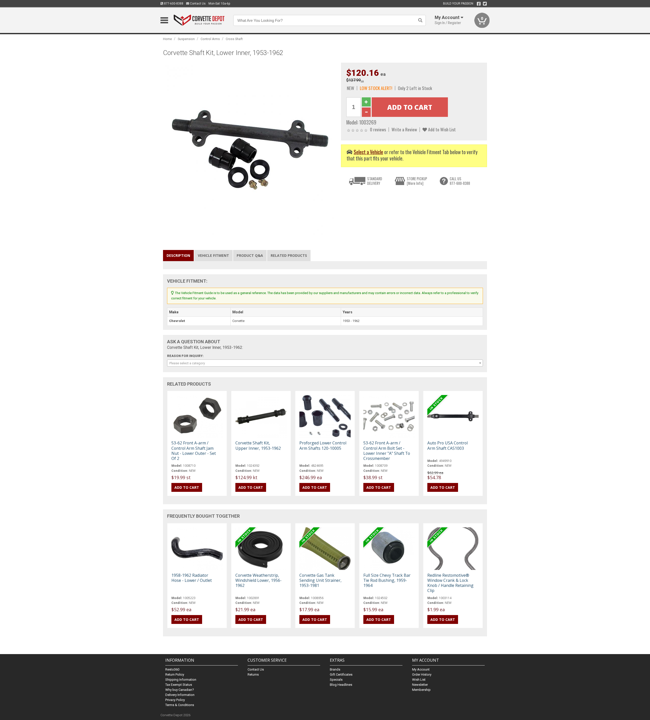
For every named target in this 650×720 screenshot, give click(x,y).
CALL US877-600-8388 (460, 181)
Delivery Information (179, 695)
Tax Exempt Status (178, 685)
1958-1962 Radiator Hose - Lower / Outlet (191, 577)
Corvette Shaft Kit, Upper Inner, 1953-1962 (258, 445)
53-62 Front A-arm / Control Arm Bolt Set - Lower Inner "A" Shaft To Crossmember (386, 450)
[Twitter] (485, 3)
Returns (253, 674)
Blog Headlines (341, 685)
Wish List (419, 679)
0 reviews (378, 129)
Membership (421, 690)
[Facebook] (479, 3)
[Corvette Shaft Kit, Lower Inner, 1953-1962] (249, 148)
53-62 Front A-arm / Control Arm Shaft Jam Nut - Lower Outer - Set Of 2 (193, 450)
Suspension (186, 39)
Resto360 (172, 669)
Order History (421, 674)
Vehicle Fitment (213, 255)
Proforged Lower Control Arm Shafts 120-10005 (322, 445)
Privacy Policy (175, 700)
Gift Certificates (341, 674)
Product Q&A (250, 255)
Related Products (289, 255)
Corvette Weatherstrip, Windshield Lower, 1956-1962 (258, 580)
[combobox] (325, 363)
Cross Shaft (234, 39)
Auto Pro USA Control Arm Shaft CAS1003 (447, 445)
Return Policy (174, 674)
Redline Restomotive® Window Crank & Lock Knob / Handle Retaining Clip (450, 582)
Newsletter (420, 685)
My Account (421, 669)
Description (178, 255)
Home (167, 39)
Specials (336, 679)
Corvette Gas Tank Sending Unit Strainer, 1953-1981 (320, 580)
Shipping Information (180, 679)
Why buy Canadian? (179, 690)
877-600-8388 (173, 3)
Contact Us (197, 3)
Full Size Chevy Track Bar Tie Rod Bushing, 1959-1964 (387, 580)
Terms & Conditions (179, 705)
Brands (335, 669)
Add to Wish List (441, 129)
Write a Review (404, 129)
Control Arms (210, 39)
